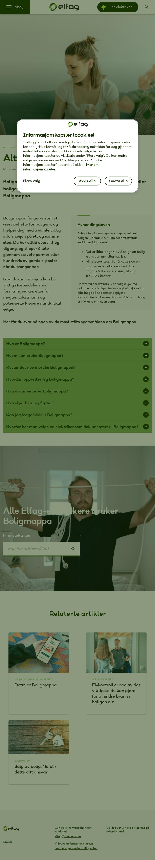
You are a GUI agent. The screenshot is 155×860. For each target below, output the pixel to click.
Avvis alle (87, 181)
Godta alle (118, 181)
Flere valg (31, 181)
